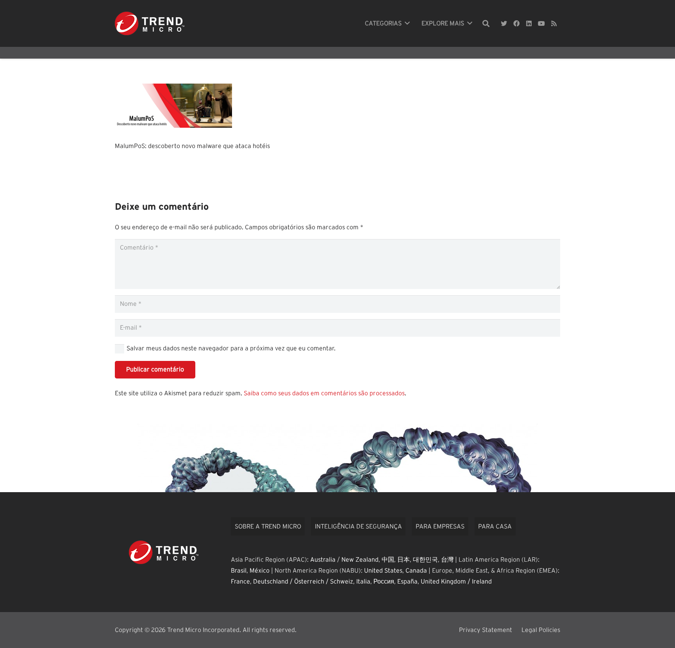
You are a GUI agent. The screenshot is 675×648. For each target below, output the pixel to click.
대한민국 (425, 560)
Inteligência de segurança (358, 526)
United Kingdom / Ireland (456, 581)
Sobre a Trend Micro (268, 526)
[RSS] (554, 23)
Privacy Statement (485, 630)
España (407, 581)
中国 (388, 560)
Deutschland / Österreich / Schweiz (303, 581)
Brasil (238, 571)
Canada (416, 571)
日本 (403, 560)
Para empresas (440, 526)
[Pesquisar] (486, 23)
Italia (363, 581)
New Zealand (360, 560)
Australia (323, 560)
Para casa (495, 526)
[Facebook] (516, 23)
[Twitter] (504, 23)
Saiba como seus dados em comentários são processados (324, 393)
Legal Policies (540, 630)
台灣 (447, 560)
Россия (383, 581)
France (240, 581)
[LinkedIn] (529, 23)
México (260, 571)
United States (383, 571)
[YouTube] (541, 23)
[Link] (149, 23)
